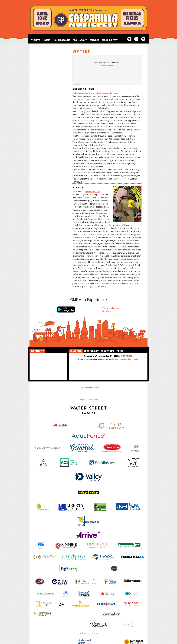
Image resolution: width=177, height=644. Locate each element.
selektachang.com (81, 93)
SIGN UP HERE (125, 356)
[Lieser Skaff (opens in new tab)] (106, 604)
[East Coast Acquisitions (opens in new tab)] (132, 593)
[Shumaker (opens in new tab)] (110, 614)
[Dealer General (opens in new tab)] (82, 448)
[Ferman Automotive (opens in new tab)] (112, 448)
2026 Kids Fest (110, 40)
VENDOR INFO (107, 350)
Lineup (46, 40)
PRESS (120, 350)
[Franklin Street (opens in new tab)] (102, 462)
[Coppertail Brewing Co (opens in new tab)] (111, 426)
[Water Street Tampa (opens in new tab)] (88, 410)
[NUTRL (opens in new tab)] (88, 614)
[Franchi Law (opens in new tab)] (43, 604)
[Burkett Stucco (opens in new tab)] (88, 521)
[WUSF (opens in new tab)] (114, 568)
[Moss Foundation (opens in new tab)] (66, 614)
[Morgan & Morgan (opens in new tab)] (88, 492)
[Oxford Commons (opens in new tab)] (97, 545)
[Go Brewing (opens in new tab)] (61, 604)
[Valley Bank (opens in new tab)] (88, 477)
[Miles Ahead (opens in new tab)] (42, 614)
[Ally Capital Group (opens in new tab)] (69, 462)
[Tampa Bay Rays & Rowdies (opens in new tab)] (69, 568)
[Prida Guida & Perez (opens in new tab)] (45, 557)
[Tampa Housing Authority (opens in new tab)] (110, 581)
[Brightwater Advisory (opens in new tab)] (66, 593)
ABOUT (83, 40)
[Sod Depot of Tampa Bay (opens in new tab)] (100, 507)
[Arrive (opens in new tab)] (88, 534)
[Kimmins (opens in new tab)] (66, 545)
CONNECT (94, 40)
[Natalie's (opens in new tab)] (99, 625)
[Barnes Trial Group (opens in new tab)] (45, 593)
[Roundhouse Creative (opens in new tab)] (74, 557)
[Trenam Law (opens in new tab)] (134, 614)
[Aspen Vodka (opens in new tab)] (43, 462)
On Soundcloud (93, 191)
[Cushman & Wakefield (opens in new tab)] (107, 593)
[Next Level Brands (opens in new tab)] (133, 462)
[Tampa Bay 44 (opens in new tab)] (132, 557)
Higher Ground (61, 40)
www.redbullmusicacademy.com (104, 93)
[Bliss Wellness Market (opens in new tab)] (40, 581)
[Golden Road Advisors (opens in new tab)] (81, 604)
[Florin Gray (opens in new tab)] (41, 545)
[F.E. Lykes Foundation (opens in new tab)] (42, 507)
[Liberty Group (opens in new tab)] (71, 507)
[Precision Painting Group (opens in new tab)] (129, 545)
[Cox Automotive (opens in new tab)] (48, 448)
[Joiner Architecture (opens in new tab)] (85, 581)
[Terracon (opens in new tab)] (132, 581)
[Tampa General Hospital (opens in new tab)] (128, 507)
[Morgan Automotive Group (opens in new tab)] (60, 426)
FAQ (75, 40)
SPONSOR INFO (91, 350)
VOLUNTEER (76, 350)
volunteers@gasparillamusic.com (124, 359)
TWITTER (35, 350)
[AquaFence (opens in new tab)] (88, 436)
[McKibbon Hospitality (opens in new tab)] (132, 604)
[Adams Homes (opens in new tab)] (59, 625)
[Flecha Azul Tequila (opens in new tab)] (136, 448)
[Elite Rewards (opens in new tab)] (59, 581)
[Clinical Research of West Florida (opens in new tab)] (84, 593)
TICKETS (35, 40)
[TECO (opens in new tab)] (103, 557)
